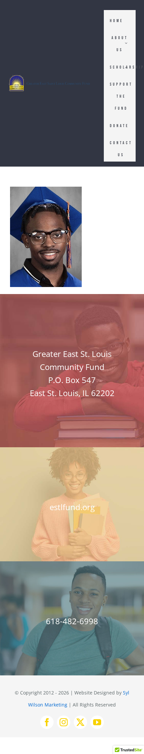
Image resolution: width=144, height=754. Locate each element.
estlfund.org (72, 506)
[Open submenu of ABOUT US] (126, 43)
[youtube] (97, 722)
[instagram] (63, 722)
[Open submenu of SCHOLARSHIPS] (126, 67)
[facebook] (47, 722)
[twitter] (80, 722)
